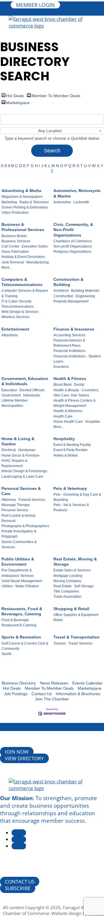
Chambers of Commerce (72, 241)
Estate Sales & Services (72, 570)
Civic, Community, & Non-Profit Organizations (73, 229)
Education (9, 390)
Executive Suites (35, 246)
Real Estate (62, 586)
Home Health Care (68, 422)
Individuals (31, 395)
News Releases (54, 683)
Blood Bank (62, 385)
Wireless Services (15, 317)
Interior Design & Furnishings (24, 471)
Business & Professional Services (22, 227)
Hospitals (92, 422)
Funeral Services (31, 500)
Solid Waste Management (21, 581)
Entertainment (15, 329)
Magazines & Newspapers (22, 197)
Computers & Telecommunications (21, 282)
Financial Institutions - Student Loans (77, 358)
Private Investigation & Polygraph (18, 533)
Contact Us (41, 693)
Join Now (17, 751)
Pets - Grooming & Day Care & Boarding (77, 497)
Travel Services (80, 643)
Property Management (70, 301)
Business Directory (19, 683)
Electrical (8, 450)
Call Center (10, 246)
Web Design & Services (19, 312)
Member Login (35, 4)
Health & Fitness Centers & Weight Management (74, 403)
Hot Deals (15, 95)
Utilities (7, 586)
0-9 (4, 165)
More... (6, 267)
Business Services (15, 241)
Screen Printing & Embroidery (24, 207)
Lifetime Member (14, 400)
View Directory (24, 758)
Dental (79, 385)
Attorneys (8, 500)
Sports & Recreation (21, 637)
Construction (63, 296)
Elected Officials (32, 390)
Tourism (59, 643)
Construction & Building (68, 282)
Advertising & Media (21, 190)
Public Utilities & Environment (17, 561)
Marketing (9, 202)
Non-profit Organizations (72, 246)
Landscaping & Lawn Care (22, 477)
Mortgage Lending (67, 576)
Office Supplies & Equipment (75, 615)
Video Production (15, 213)
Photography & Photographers (25, 526)
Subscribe (17, 888)
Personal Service (14, 510)
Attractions (9, 335)
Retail (58, 620)
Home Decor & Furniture (20, 455)
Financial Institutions (69, 351)
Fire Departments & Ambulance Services (17, 572)
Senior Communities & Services (19, 544)
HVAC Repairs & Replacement (14, 463)
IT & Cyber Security (16, 301)
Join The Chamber (52, 699)
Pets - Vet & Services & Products (71, 507)
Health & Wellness (67, 411)
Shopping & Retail (71, 608)
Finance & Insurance (73, 329)
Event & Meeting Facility (72, 445)
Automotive (62, 202)
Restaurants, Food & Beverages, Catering (21, 611)
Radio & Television (34, 202)
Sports (6, 654)
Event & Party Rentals (70, 450)
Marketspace (18, 102)
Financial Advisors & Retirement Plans (69, 343)
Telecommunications (17, 307)
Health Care (63, 416)
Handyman (27, 450)
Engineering (85, 296)
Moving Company (67, 581)
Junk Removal (12, 262)
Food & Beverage (15, 620)
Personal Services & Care (21, 491)
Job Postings (15, 693)
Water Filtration (27, 586)
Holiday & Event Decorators (23, 257)
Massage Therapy (15, 505)
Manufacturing (37, 262)
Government (11, 395)
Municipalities (12, 406)
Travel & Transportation (76, 637)
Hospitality (64, 438)
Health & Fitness (69, 378)
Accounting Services (69, 335)
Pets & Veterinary (70, 488)
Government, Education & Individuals (24, 381)
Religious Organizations (72, 252)
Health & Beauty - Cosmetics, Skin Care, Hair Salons (76, 392)
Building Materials (85, 291)
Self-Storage (84, 586)
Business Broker (14, 236)
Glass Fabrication (15, 252)
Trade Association (67, 597)
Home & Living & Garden (17, 441)
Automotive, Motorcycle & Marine (77, 193)
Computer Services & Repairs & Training (24, 293)
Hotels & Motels (65, 455)
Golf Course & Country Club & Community (24, 646)
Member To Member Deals (55, 95)
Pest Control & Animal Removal (18, 518)
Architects (61, 291)
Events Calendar (87, 683)
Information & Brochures (78, 693)
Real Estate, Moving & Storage (75, 561)
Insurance (61, 367)
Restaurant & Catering (18, 625)
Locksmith (81, 202)
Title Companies (66, 591)
